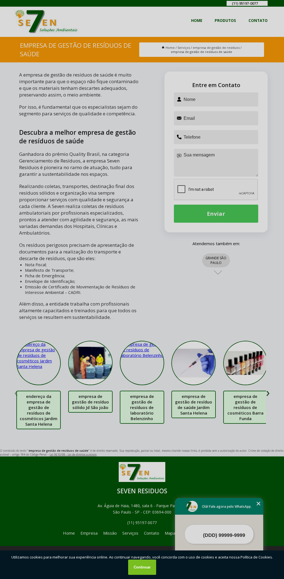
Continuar (142, 567)
